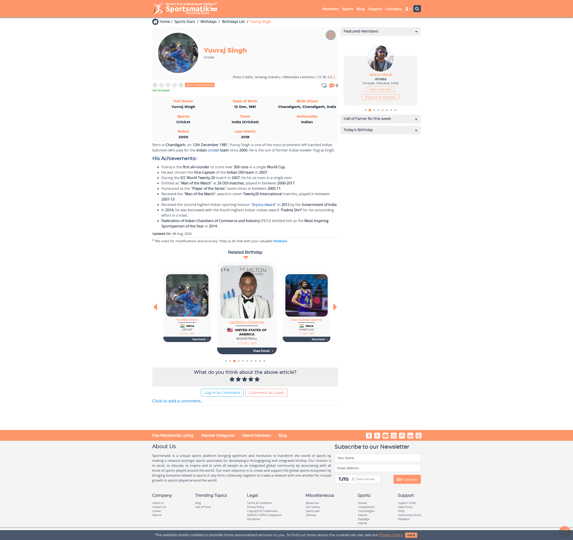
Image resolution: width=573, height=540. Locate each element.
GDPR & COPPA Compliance (264, 515)
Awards (362, 515)
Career (156, 511)
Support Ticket (407, 503)
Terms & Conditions (259, 503)
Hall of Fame (203, 507)
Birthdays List (233, 21)
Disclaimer (254, 519)
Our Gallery (313, 507)
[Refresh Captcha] (353, 479)
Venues (362, 503)
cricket (213, 150)
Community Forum (409, 515)
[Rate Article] (257, 380)
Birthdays (209, 21)
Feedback (404, 519)
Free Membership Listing (172, 435)
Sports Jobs (313, 511)
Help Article (405, 507)
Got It (411, 535)
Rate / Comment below (199, 84)
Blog (283, 435)
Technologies (366, 511)
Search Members (256, 435)
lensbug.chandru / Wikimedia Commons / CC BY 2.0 (283, 77)
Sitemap (311, 515)
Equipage (364, 519)
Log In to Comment (222, 393)
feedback (280, 241)
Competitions (366, 507)
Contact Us (159, 507)
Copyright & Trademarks (262, 511)
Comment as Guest (266, 393)
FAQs (401, 511)
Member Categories (218, 435)
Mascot (157, 515)
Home (165, 21)
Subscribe (409, 479)
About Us (158, 503)
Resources (312, 503)
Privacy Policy (391, 535)
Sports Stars (184, 21)
